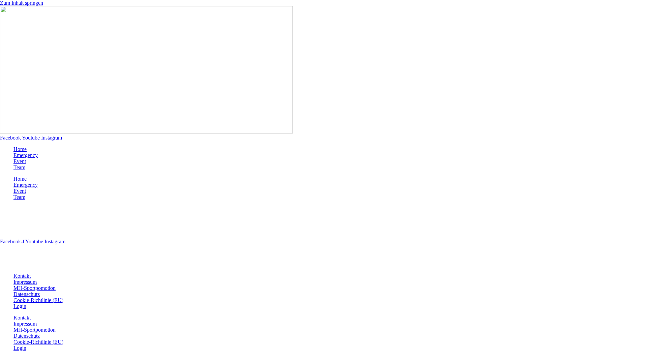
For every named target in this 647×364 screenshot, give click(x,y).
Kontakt (22, 276)
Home (20, 149)
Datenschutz (26, 294)
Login (19, 306)
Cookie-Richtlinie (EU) (38, 300)
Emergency (25, 155)
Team (19, 167)
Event (19, 161)
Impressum (25, 282)
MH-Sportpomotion (34, 288)
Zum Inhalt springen (21, 3)
